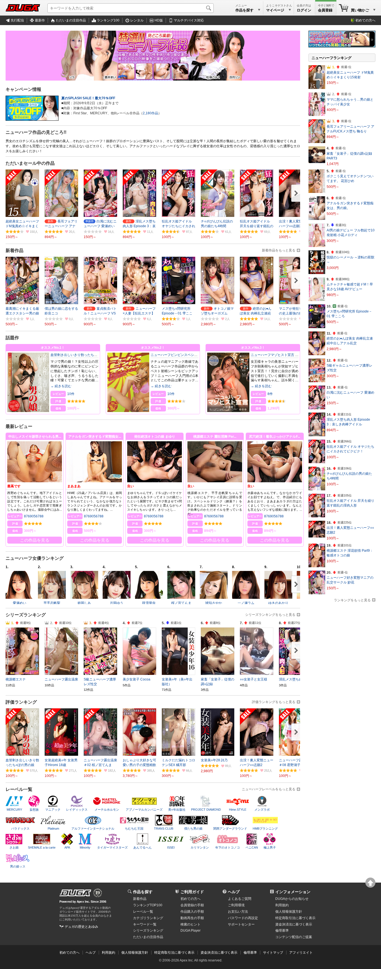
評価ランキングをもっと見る (273, 702)
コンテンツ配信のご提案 (293, 937)
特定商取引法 (295, 918)
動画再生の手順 (192, 918)
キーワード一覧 (144, 924)
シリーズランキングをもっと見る (270, 615)
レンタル (137, 20)
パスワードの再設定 (243, 918)
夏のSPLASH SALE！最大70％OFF (88, 98)
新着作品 (139, 899)
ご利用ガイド (192, 892)
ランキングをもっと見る (352, 600)
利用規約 (282, 905)
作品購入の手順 (192, 912)
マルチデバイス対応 (189, 20)
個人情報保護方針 (288, 912)
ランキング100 (108, 20)
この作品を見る (34, 540)
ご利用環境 (236, 905)
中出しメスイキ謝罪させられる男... (34, 437)
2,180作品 (150, 113)
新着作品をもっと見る (278, 250)
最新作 (40, 20)
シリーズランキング (148, 930)
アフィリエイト (301, 953)
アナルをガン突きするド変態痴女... (94, 437)
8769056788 (34, 516)
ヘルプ (234, 892)
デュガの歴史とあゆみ (81, 927)
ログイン (304, 10)
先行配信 (17, 20)
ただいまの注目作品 (71, 20)
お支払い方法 (238, 912)
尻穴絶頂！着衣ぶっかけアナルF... (274, 437)
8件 (270, 394)
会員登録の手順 (192, 905)
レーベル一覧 (143, 912)
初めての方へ (365, 20)
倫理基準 (282, 930)
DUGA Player (190, 930)
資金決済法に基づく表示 (219, 953)
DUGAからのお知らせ (291, 899)
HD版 (159, 20)
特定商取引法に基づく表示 (174, 953)
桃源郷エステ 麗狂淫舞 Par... (214, 437)
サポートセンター (241, 924)
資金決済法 (293, 924)
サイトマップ (273, 953)
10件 (70, 394)
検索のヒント (190, 924)
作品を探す (143, 892)
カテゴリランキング (148, 918)
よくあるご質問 (239, 899)
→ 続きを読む (60, 386)
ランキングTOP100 (147, 905)
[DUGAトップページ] (23, 7)
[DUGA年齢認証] (75, 893)
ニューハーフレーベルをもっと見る (268, 789)
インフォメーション (292, 892)
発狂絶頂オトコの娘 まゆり (154, 437)
